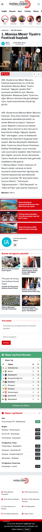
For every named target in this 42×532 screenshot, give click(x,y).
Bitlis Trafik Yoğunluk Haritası (30, 500)
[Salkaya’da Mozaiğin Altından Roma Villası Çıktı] (31, 283)
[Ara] (39, 4)
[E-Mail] (15, 245)
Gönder (6, 343)
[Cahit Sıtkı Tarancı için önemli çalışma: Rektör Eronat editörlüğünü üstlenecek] (31, 262)
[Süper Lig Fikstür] (39, 413)
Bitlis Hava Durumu (31, 492)
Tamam (27, 529)
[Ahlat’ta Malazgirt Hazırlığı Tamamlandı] (11, 300)
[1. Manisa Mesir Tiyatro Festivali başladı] (21, 59)
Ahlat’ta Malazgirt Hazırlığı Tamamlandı (9, 308)
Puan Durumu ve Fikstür (8, 508)
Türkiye (27, 11)
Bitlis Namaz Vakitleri (11, 499)
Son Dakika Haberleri (10, 514)
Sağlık (4, 11)
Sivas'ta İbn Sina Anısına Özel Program (10, 269)
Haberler (4, 30)
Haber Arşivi (28, 514)
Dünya (36, 11)
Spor (20, 11)
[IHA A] (7, 242)
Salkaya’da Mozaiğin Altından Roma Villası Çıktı (31, 290)
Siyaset (12, 11)
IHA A (15, 241)
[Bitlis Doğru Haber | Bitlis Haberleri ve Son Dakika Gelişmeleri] (20, 4)
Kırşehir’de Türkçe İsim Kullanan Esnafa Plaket (10, 287)
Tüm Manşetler (29, 506)
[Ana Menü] (2, 4)
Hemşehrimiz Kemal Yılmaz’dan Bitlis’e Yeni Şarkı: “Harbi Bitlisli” (30, 309)
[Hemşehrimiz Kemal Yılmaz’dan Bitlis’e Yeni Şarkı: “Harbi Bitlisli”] (31, 300)
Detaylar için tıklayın (21, 405)
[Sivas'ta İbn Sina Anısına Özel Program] (11, 262)
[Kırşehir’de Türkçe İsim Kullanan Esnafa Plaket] (11, 281)
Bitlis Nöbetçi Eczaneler (7, 493)
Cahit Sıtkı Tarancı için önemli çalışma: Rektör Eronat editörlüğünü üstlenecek (30, 271)
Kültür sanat (16, 30)
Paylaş (6, 74)
